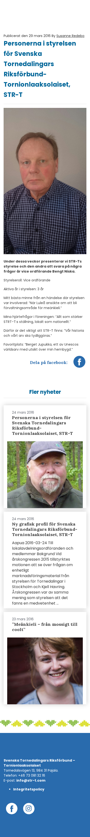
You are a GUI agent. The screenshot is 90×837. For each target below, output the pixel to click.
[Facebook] (79, 364)
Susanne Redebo (70, 35)
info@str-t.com (30, 780)
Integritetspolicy (28, 789)
